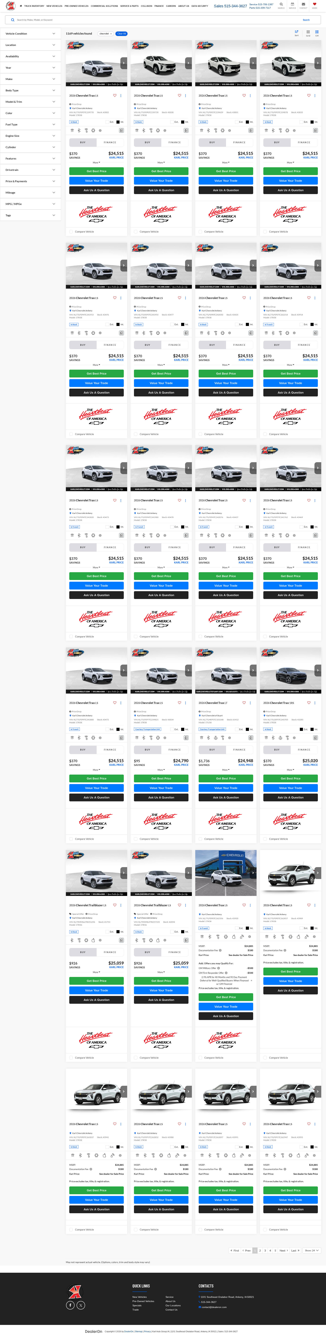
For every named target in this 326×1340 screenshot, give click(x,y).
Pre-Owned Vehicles (143, 1301)
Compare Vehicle (84, 231)
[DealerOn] (93, 1331)
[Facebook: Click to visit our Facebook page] (70, 1305)
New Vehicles (139, 1297)
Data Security (200, 6)
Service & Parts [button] (129, 6)
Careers (171, 6)
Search (306, 19)
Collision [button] (146, 6)
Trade (135, 1309)
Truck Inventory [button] (34, 6)
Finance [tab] (110, 142)
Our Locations (173, 1305)
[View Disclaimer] (100, 130)
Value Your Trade (96, 180)
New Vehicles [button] (54, 6)
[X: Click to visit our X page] (81, 1305)
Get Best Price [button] (96, 171)
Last (294, 1250)
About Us (170, 1301)
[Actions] (121, 95)
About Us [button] (183, 6)
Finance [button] (159, 6)
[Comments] (121, 130)
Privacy (147, 1331)
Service (170, 1297)
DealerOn (128, 1331)
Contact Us (171, 1309)
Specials (136, 1305)
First (235, 1250)
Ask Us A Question (97, 190)
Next (283, 1250)
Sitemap (138, 1331)
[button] (123, 63)
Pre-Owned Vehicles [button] (76, 6)
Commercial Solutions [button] (104, 6)
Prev (247, 1250)
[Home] (21, 6)
